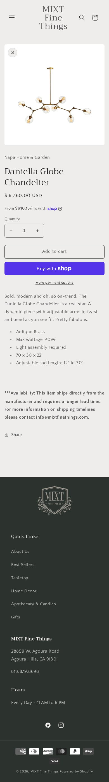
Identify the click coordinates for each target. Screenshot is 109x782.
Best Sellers (23, 565)
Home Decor (23, 591)
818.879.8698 (25, 671)
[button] (11, 17)
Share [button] (16, 435)
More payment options (54, 283)
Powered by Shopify (76, 771)
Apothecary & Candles (33, 604)
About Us (20, 551)
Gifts (15, 617)
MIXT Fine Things (44, 771)
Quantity (12, 219)
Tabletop (20, 578)
